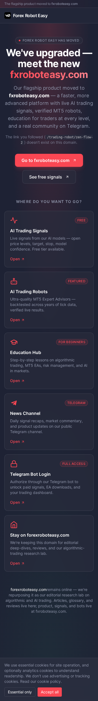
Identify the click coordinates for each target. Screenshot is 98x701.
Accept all (50, 692)
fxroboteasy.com (64, 4)
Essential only (20, 692)
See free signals (45, 177)
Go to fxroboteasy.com (45, 160)
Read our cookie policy (40, 681)
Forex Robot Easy (30, 15)
